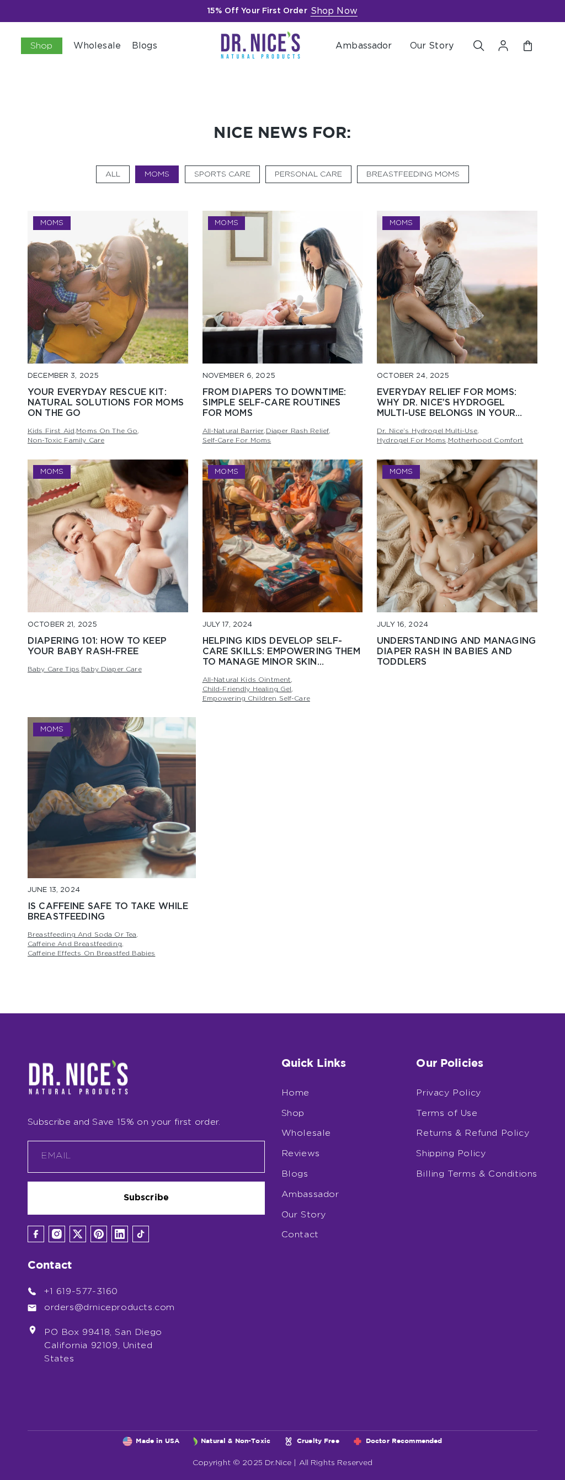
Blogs (294, 1173)
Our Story (432, 45)
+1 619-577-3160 (81, 1291)
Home (295, 1092)
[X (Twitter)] (78, 1234)
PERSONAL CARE (308, 174)
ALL (112, 174)
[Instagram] (57, 1234)
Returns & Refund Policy (472, 1133)
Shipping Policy (451, 1153)
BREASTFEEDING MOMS (413, 174)
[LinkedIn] (119, 1234)
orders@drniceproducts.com (109, 1307)
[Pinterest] (98, 1234)
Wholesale (306, 1133)
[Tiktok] (140, 1234)
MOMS (157, 174)
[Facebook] (36, 1234)
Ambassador (363, 45)
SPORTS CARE (222, 174)
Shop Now (334, 11)
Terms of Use (446, 1113)
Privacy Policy (448, 1092)
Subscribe (146, 1198)
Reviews (300, 1153)
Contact (300, 1234)
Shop (293, 1113)
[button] (479, 46)
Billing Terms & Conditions (476, 1173)
